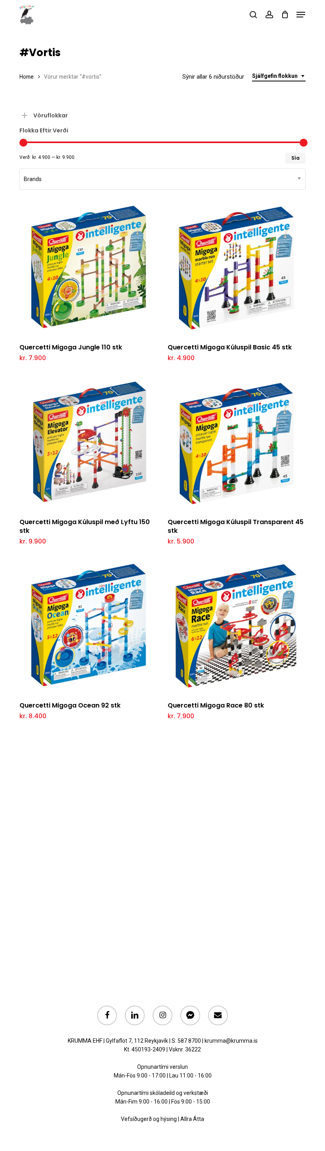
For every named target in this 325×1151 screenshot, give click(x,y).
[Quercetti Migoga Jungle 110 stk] (87, 268)
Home (26, 77)
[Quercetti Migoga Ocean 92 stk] (87, 626)
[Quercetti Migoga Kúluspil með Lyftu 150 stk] (87, 442)
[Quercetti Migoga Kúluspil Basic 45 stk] (236, 268)
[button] (300, 15)
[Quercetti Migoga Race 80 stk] (236, 626)
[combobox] (279, 76)
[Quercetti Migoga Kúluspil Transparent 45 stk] (236, 442)
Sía (295, 158)
